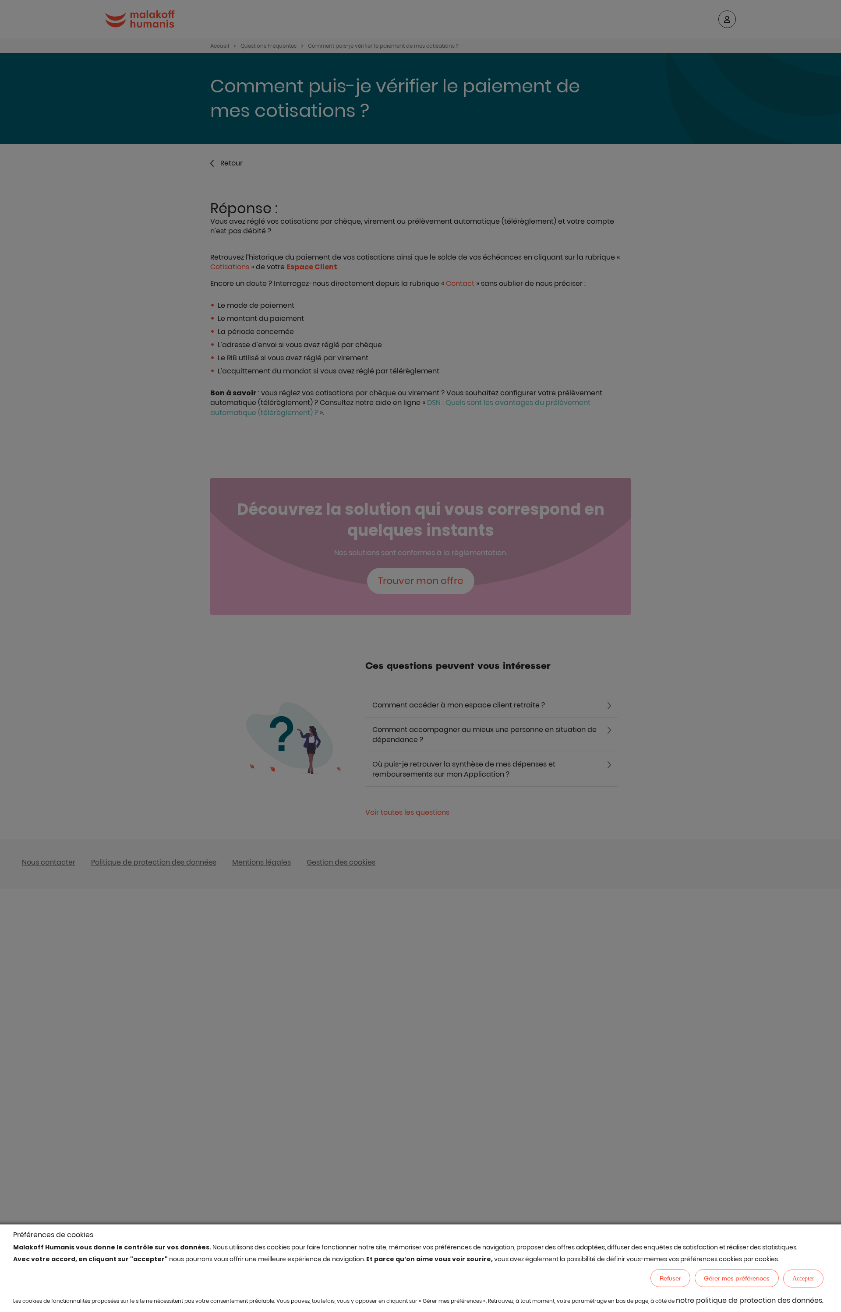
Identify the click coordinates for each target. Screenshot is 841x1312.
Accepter (803, 1278)
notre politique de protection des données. (749, 1300)
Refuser (670, 1278)
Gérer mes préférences (737, 1278)
